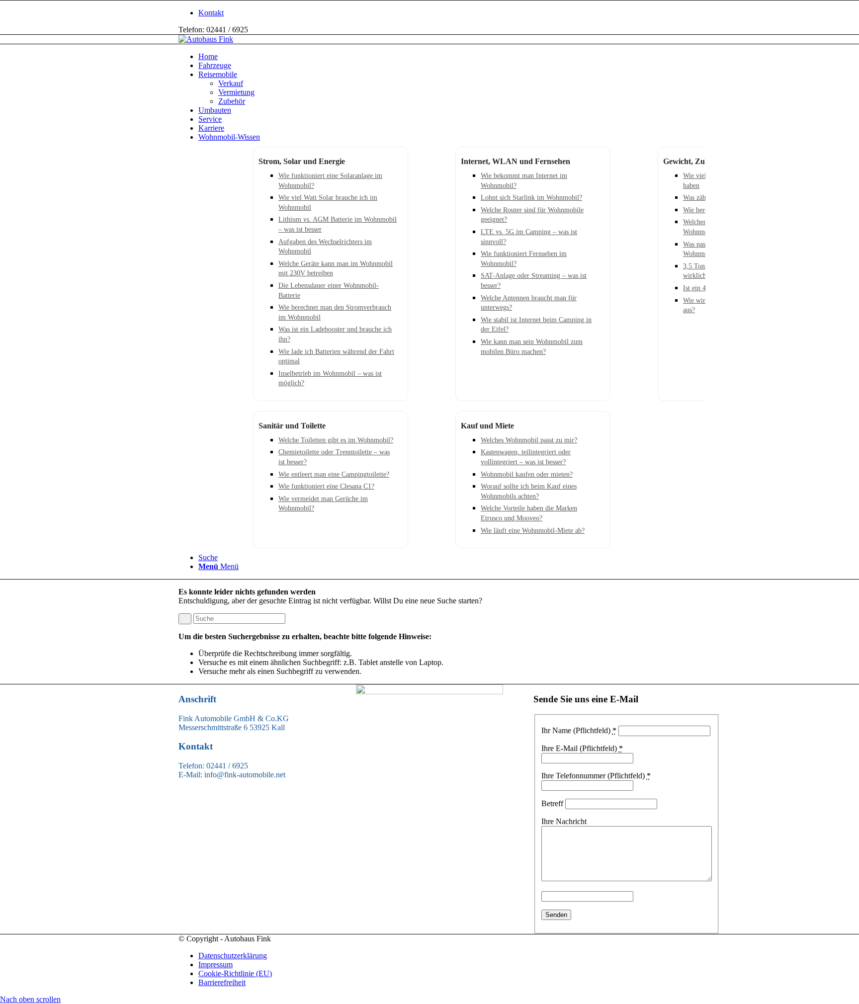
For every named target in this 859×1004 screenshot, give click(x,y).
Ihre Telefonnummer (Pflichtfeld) (596, 775)
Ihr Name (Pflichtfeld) (578, 730)
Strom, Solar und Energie (301, 161)
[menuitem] (439, 12)
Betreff (552, 803)
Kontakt (211, 12)
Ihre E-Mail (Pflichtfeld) (582, 748)
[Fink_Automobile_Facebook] (429, 691)
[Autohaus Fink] (205, 39)
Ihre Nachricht (564, 821)
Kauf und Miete (487, 425)
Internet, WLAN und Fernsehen (515, 161)
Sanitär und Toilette (292, 425)
